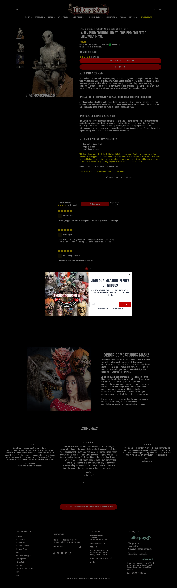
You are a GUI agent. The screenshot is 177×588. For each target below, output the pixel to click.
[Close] (129, 274)
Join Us (125, 304)
